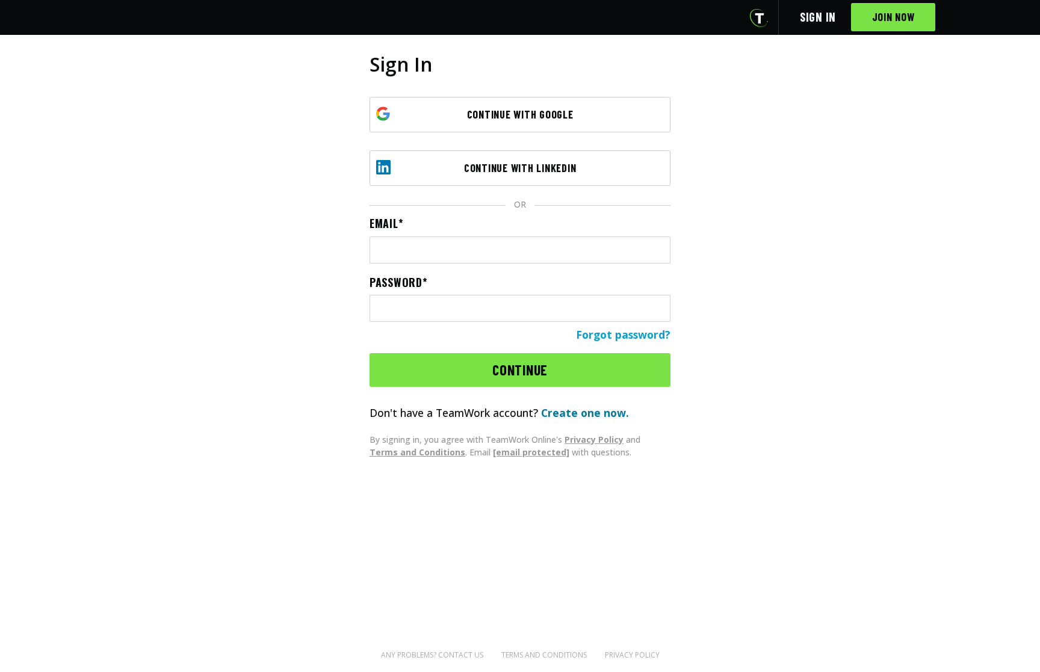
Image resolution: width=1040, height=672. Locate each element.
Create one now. (585, 412)
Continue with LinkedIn (520, 167)
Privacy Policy (594, 439)
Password (396, 282)
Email (384, 223)
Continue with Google (520, 114)
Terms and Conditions (417, 452)
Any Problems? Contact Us (432, 655)
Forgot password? (623, 334)
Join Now (893, 16)
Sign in (818, 17)
